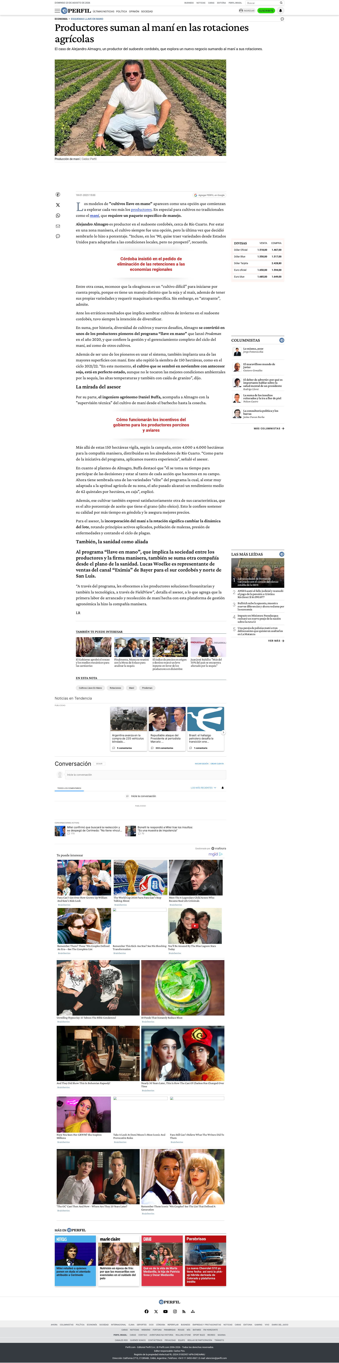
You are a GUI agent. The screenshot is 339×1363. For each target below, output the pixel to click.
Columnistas (245, 340)
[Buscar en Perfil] (281, 3)
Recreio (211, 1335)
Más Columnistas (267, 428)
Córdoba (160, 1325)
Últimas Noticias (103, 11)
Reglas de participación (200, 1340)
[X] (156, 1312)
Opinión (134, 11)
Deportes (142, 1325)
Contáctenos (155, 1340)
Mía (188, 1330)
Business (189, 3)
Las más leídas (247, 554)
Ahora (54, 1325)
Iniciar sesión (202, 764)
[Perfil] (76, 1230)
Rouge (181, 1330)
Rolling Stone (183, 1335)
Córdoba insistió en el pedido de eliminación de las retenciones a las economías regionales (151, 264)
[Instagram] (175, 1312)
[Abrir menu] (57, 11)
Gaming (258, 1325)
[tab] (69, 788)
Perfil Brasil (235, 3)
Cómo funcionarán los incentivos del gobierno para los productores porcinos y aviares (151, 425)
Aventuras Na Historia (161, 1335)
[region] (140, 806)
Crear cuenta (217, 764)
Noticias (201, 3)
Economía (92, 1325)
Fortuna (157, 1330)
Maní (131, 688)
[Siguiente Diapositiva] (223, 732)
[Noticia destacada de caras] (162, 1240)
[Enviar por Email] (58, 226)
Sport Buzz (199, 1335)
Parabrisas (170, 1330)
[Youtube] (165, 1312)
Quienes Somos (138, 1340)
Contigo (142, 1335)
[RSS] (183, 1312)
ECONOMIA (61, 18)
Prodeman (147, 688)
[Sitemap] (193, 1312)
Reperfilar (173, 1325)
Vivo (267, 1325)
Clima (131, 1325)
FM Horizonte (210, 1330)
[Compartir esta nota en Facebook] (58, 194)
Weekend (145, 1330)
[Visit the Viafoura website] (218, 848)
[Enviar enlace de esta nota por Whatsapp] (58, 215)
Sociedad (147, 11)
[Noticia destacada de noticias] (75, 1240)
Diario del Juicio (280, 1325)
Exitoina (247, 1325)
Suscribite (266, 10)
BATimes (197, 1330)
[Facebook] (146, 1312)
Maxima (221, 1335)
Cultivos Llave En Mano (90, 688)
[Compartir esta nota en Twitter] (58, 205)
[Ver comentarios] (281, 20)
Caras (211, 3)
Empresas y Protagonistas (207, 1325)
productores (141, 209)
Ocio (151, 1325)
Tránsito (219, 1340)
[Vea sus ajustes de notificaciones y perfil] (280, 10)
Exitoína (221, 3)
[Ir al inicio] (76, 10)
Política (121, 11)
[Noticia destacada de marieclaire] (118, 1240)
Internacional (118, 1325)
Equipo (181, 1340)
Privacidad (170, 1340)
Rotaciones (115, 688)
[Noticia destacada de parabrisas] (205, 1240)
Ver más (274, 640)
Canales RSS (121, 1340)
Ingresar (249, 10)
